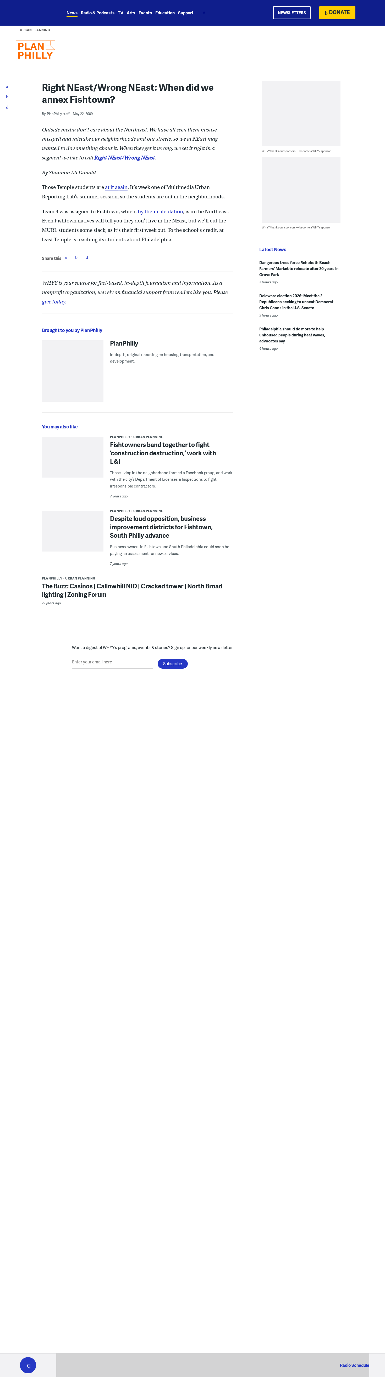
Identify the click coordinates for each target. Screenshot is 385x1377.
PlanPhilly (124, 343)
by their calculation (160, 211)
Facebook (65, 257)
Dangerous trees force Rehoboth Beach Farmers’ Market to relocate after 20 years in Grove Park (299, 268)
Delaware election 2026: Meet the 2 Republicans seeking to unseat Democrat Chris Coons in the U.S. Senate (296, 302)
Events (145, 13)
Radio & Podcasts (97, 13)
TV (120, 13)
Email (86, 257)
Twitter (76, 257)
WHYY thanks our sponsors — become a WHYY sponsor (296, 151)
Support (186, 13)
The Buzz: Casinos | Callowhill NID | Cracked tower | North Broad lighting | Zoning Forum (132, 590)
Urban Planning (35, 30)
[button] (28, 1365)
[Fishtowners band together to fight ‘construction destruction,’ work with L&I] (72, 469)
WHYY (35, 12)
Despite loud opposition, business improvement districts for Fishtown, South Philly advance (161, 527)
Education (165, 13)
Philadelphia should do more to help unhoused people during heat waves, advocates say (292, 335)
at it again (116, 187)
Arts (131, 13)
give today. (54, 302)
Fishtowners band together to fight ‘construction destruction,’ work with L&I (163, 453)
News (72, 13)
